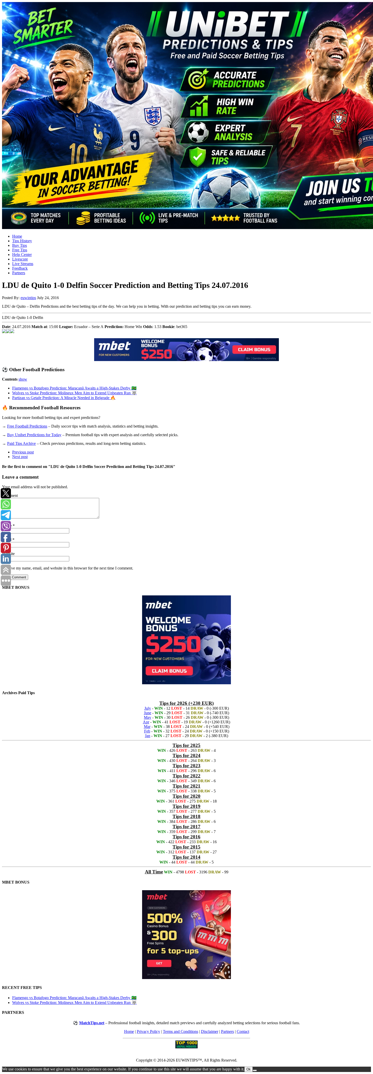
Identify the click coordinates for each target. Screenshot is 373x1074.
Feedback (20, 268)
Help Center (22, 254)
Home (17, 236)
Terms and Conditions (180, 1031)
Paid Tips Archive (21, 443)
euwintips (28, 298)
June (147, 713)
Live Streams (22, 264)
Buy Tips (19, 245)
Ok (248, 1069)
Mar (147, 726)
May (147, 717)
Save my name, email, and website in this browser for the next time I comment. (70, 568)
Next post (20, 456)
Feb (147, 731)
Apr (146, 722)
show (23, 379)
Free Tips (19, 250)
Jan (147, 736)
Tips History (22, 241)
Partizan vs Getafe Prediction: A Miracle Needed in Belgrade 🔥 (63, 398)
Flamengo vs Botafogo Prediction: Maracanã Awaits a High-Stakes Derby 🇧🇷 (74, 388)
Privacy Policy (148, 1031)
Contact (243, 1031)
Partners (18, 273)
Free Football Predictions (27, 426)
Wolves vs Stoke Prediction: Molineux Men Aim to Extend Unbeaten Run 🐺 (74, 393)
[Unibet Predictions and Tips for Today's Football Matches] (186, 116)
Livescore (20, 259)
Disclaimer (209, 1031)
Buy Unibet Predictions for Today (34, 435)
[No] (255, 1070)
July (147, 708)
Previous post (23, 452)
